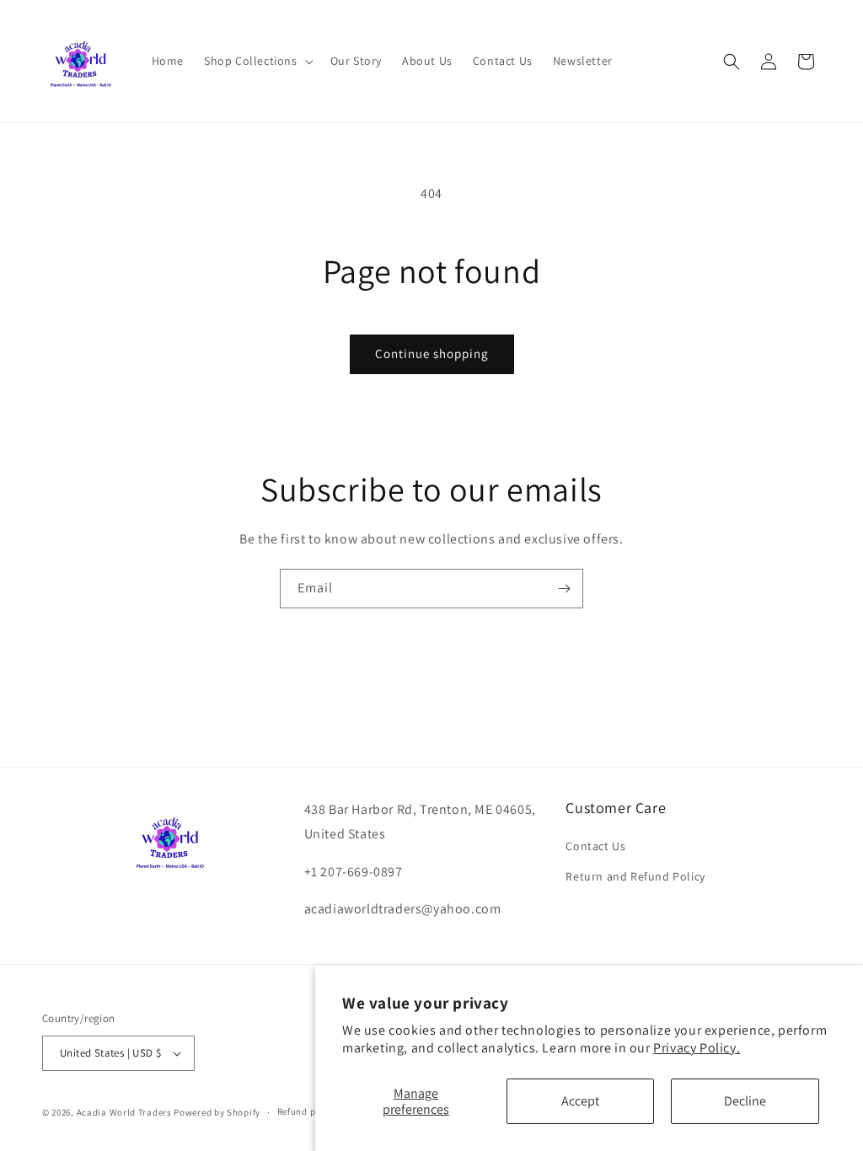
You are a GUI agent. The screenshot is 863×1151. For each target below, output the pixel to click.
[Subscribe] (563, 588)
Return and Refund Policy (635, 876)
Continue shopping (432, 353)
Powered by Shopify (217, 1112)
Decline (745, 1101)
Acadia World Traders (124, 1112)
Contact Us (595, 846)
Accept (580, 1101)
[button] (257, 60)
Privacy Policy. (696, 1048)
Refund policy (307, 1111)
